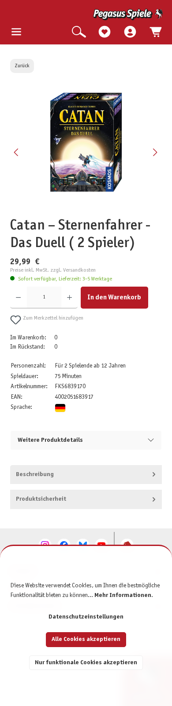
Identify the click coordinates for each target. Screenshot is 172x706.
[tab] (85, 474)
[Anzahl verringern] (18, 298)
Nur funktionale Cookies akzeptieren (86, 663)
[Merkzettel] (104, 32)
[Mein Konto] (130, 32)
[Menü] (16, 32)
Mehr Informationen (122, 595)
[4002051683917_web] (86, 142)
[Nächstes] (154, 152)
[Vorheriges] (16, 152)
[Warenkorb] (155, 32)
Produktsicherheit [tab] (41, 499)
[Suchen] (79, 32)
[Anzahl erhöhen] (69, 298)
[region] (85, 152)
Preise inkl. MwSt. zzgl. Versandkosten (53, 270)
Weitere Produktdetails (50, 440)
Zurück (22, 66)
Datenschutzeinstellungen (86, 617)
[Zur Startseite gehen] (87, 14)
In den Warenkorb (114, 297)
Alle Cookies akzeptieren (86, 639)
